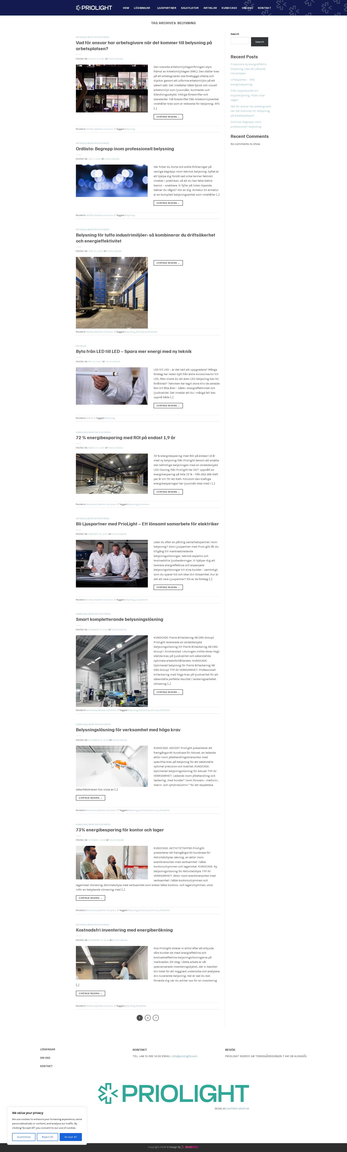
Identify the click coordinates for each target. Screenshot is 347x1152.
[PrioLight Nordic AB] (94, 7)
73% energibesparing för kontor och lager (120, 829)
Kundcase (229, 8)
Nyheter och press (98, 37)
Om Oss (247, 8)
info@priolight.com (184, 1056)
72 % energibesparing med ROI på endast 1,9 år (125, 437)
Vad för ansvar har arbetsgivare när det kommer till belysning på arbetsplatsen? (251, 111)
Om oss (154, 710)
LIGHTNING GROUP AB (237, 1108)
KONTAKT (46, 1066)
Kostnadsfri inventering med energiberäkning (124, 930)
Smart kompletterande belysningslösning (119, 619)
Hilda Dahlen (116, 59)
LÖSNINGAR (47, 1049)
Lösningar (142, 8)
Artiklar (210, 8)
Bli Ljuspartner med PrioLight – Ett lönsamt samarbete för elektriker (147, 523)
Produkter (152, 331)
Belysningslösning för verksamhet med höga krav (128, 729)
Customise (24, 1136)
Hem (126, 8)
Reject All (47, 1136)
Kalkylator (190, 8)
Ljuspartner (166, 8)
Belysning (130, 129)
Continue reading (168, 116)
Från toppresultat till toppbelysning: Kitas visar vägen (248, 95)
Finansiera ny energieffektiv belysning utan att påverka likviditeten (249, 68)
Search (235, 34)
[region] (47, 1126)
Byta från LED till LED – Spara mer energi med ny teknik (134, 351)
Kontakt (264, 8)
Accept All (71, 1136)
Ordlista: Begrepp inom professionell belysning (125, 148)
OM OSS (45, 1057)
